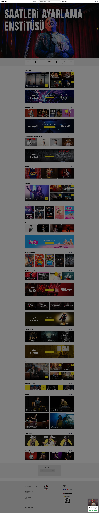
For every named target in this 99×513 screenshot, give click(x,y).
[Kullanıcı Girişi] (97, 1)
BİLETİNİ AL (93, 510)
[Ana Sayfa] (4, 1)
